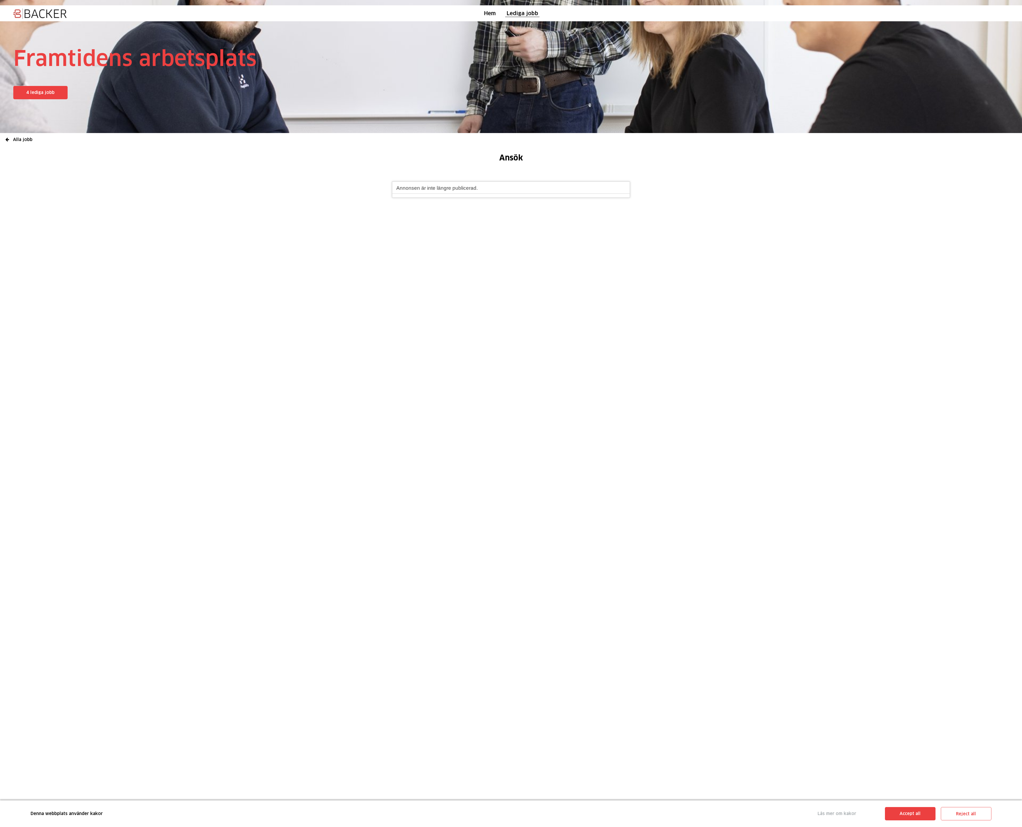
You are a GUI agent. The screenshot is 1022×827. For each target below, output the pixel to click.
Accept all (910, 813)
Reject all (966, 814)
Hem (490, 13)
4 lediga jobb (40, 92)
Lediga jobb (522, 13)
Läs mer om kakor (837, 813)
